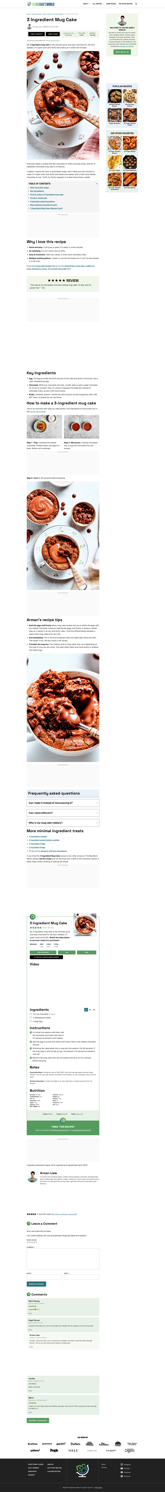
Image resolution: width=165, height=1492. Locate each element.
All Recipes (97, 4)
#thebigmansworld (82, 1130)
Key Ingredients (37, 191)
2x (90, 1010)
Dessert (31, 1475)
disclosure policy (54, 40)
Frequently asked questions (42, 201)
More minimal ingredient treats (43, 205)
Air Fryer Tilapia (114, 170)
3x (94, 1010)
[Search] (136, 4)
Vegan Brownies (114, 123)
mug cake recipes (44, 266)
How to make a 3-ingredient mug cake (46, 194)
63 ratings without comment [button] (64, 1214)
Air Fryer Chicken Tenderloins (115, 188)
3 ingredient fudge (37, 844)
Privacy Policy (98, 1487)
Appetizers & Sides (35, 1464)
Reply (30, 1313)
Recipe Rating (32, 1240)
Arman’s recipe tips (38, 198)
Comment (31, 1247)
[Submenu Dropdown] (90, 4)
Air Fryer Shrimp (129, 151)
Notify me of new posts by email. (39, 1231)
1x (86, 1010)
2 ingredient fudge (37, 847)
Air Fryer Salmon (129, 188)
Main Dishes (111, 4)
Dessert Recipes (37, 14)
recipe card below (37, 411)
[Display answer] (97, 803)
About (85, 4)
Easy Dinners (33, 1468)
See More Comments (38, 1420)
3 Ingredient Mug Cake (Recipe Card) (46, 208)
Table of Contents (40, 183)
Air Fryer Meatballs (129, 170)
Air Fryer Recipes (126, 4)
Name (29, 1273)
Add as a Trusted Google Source (47, 957)
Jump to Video (53, 34)
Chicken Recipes (54, 1471)
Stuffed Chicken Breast (114, 105)
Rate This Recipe (43, 952)
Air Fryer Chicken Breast (115, 152)
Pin (67, 952)
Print (87, 952)
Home (28, 14)
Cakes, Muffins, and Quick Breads (53, 14)
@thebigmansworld (59, 1130)
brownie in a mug (39, 269)
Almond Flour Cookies (129, 105)
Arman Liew (38, 26)
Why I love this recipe (39, 188)
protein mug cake (59, 269)
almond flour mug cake (74, 266)
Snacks (50, 1464)
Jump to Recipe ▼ (36, 34)
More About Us (122, 52)
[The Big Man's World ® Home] (41, 4)
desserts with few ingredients (53, 851)
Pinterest (127, 1476)
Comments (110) (68, 33)
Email (66, 1273)
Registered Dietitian (127, 46)
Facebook (127, 1472)
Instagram (127, 1464)
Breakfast (32, 1471)
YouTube (127, 1468)
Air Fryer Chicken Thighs (130, 124)
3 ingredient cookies (38, 836)
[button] (65, 35)
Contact (104, 1467)
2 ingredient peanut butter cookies (44, 840)
